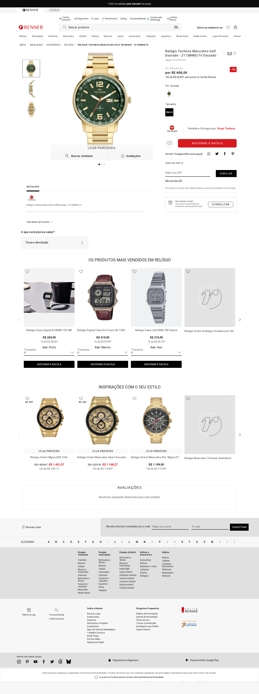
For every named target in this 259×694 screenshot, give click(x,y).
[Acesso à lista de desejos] (228, 28)
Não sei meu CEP (173, 181)
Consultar (221, 204)
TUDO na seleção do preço (129, 3)
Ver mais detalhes (38, 222)
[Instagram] (19, 662)
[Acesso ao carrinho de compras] (235, 28)
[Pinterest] (27, 662)
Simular (226, 173)
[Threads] (60, 662)
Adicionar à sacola (207, 143)
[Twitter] (52, 662)
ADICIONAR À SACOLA (49, 364)
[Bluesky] (68, 662)
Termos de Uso (115, 673)
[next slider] (18, 319)
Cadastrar (239, 527)
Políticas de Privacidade (94, 673)
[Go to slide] (99, 164)
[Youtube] (35, 662)
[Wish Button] (169, 143)
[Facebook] (44, 662)
